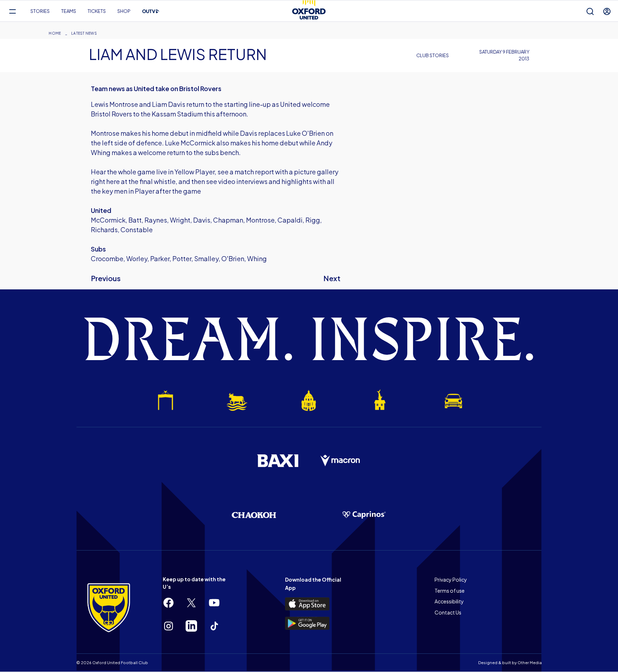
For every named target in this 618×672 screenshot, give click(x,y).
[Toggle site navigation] (12, 11)
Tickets (97, 11)
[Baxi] (277, 460)
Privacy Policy (451, 579)
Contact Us (448, 612)
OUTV (151, 11)
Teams (68, 11)
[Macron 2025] (340, 461)
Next (331, 278)
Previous (106, 278)
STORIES (40, 11)
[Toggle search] (590, 11)
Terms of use (450, 590)
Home (55, 33)
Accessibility (449, 601)
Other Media (530, 662)
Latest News (84, 33)
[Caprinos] (364, 515)
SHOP (124, 11)
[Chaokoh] (254, 515)
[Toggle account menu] (607, 11)
